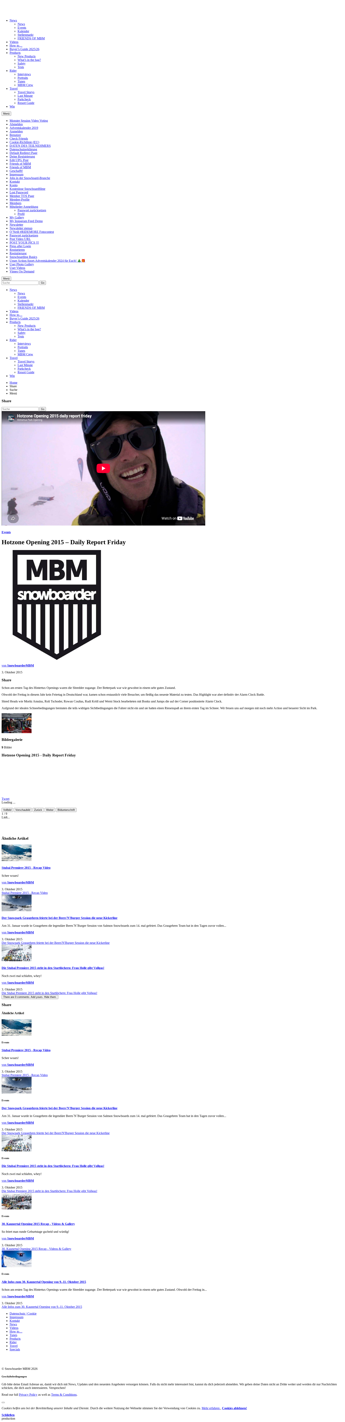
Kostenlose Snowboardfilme (27, 188)
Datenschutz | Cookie (23, 1313)
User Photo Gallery (22, 264)
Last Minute (25, 95)
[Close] (3, 1402)
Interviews (24, 74)
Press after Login (20, 246)
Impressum (16, 174)
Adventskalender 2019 (24, 127)
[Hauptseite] (25, 10)
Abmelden (16, 124)
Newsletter (16, 224)
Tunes (21, 81)
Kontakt (15, 181)
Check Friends (19, 138)
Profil (21, 214)
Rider (13, 70)
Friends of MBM (20, 163)
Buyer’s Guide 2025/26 (24, 49)
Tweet (5, 798)
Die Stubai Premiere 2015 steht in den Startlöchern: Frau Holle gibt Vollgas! (53, 968)
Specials (15, 1349)
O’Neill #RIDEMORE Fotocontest (32, 231)
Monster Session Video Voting (29, 120)
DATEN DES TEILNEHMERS (30, 145)
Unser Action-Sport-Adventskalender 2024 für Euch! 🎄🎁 (47, 260)
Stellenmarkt (25, 34)
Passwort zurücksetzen (32, 210)
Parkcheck (24, 99)
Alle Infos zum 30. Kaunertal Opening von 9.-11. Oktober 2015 (44, 1282)
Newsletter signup (21, 228)
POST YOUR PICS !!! (24, 242)
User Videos (17, 268)
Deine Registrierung (22, 156)
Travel (14, 88)
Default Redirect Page (23, 153)
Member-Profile (20, 199)
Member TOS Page (22, 196)
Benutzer (15, 135)
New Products (27, 56)
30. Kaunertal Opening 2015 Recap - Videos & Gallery (38, 1224)
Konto (14, 185)
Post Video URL (20, 239)
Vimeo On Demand (22, 271)
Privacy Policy (28, 1394)
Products (15, 52)
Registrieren (17, 249)
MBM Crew (25, 85)
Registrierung (18, 253)
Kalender (23, 31)
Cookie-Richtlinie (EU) (24, 142)
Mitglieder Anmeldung (24, 206)
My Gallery (17, 217)
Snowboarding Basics (23, 257)
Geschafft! (16, 171)
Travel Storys (26, 92)
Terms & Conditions (64, 1394)
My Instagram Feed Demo (26, 221)
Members (15, 203)
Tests (21, 67)
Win (12, 106)
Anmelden (16, 131)
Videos (14, 42)
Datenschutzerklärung (23, 149)
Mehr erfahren (211, 1408)
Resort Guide (26, 103)
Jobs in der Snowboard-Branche (30, 178)
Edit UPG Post (19, 160)
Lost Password (19, 192)
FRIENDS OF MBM (31, 38)
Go (42, 282)
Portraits (23, 77)
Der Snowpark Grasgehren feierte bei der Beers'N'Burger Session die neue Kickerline (59, 918)
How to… (16, 45)
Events (22, 27)
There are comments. (30, 996)
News (13, 20)
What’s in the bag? (29, 60)
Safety (22, 63)
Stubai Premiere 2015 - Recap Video (26, 867)
